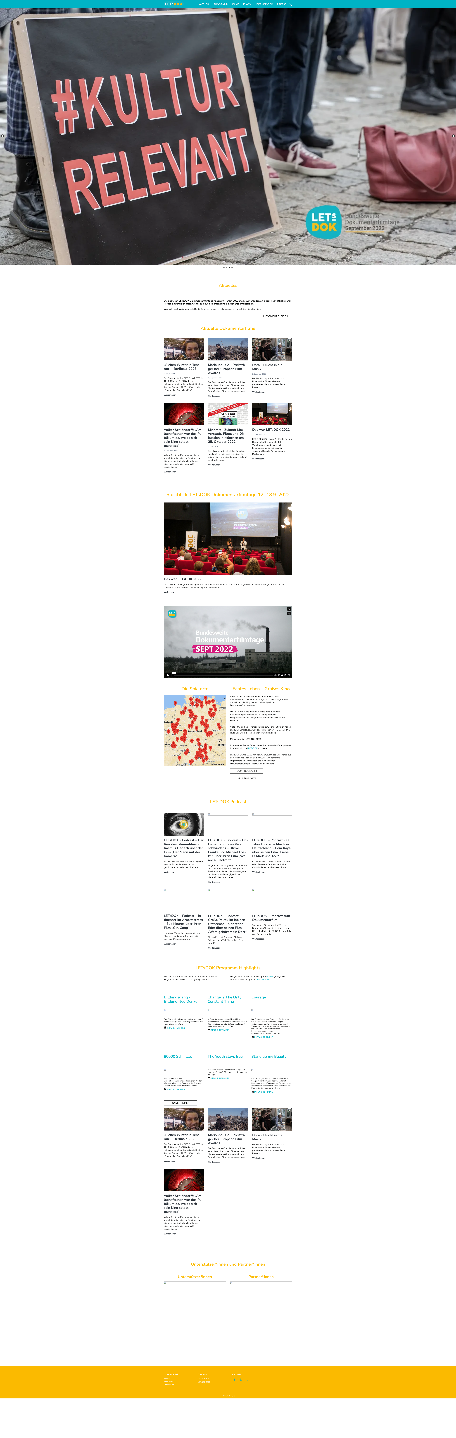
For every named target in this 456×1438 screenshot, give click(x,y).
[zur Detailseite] (165, 1010)
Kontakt (167, 1379)
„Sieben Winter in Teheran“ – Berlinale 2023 (182, 367)
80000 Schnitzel (178, 1056)
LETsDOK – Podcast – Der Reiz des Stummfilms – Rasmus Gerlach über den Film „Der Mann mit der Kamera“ (184, 848)
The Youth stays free (225, 1056)
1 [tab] (224, 267)
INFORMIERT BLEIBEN (275, 316)
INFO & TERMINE (176, 1027)
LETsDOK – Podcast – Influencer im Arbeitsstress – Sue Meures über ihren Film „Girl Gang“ (183, 922)
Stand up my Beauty (268, 1056)
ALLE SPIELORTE (246, 778)
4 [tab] (232, 267)
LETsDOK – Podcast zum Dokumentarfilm (271, 918)
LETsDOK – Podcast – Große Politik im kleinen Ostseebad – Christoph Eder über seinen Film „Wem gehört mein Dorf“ (227, 924)
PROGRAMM (263, 979)
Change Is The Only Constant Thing (224, 999)
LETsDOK (252, 748)
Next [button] (453, 136)
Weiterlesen (170, 394)
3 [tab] (229, 267)
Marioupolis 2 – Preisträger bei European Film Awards (227, 369)
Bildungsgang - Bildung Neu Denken (182, 999)
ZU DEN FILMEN (180, 1103)
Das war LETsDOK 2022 (271, 429)
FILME (270, 976)
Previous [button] (3, 136)
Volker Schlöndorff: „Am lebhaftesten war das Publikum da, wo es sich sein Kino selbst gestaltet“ (183, 438)
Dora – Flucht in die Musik (267, 367)
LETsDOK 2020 (204, 1382)
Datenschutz (169, 1384)
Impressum (168, 1382)
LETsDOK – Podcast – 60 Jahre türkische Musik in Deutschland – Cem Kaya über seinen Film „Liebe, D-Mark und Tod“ (271, 848)
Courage (258, 997)
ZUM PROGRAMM (247, 771)
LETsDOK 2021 (204, 1378)
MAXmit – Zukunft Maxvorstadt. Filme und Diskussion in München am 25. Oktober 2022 (227, 436)
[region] (228, 136)
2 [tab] (226, 267)
